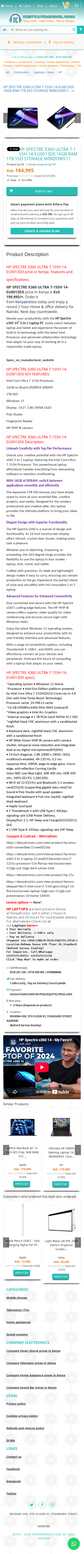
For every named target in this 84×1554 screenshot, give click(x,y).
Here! (37, 902)
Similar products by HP (42, 164)
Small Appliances (26, 65)
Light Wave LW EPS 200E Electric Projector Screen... (61, 1245)
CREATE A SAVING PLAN (42, 231)
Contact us (13, 1457)
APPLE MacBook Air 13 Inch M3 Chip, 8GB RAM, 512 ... (22, 1152)
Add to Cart (21, 1184)
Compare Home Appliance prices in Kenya (35, 1375)
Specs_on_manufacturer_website (30, 360)
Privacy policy (16, 1404)
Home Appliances (58, 62)
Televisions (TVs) (17, 1310)
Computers (25, 62)
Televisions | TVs (71, 65)
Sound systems (17, 1334)
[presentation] (6, 118)
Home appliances (18, 1322)
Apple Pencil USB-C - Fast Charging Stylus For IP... (23, 1243)
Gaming (40, 62)
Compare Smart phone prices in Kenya (33, 1351)
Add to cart (43, 191)
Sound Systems (49, 65)
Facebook (13, 1469)
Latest (26, 6)
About (53, 6)
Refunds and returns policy (25, 1428)
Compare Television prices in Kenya (31, 1363)
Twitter (11, 1493)
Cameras (10, 62)
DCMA (10, 1440)
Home (8, 6)
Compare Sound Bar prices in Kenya (31, 1387)
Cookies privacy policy (22, 1416)
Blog (40, 6)
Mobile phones (16, 1298)
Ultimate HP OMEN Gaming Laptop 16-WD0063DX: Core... (61, 1152)
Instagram (13, 1481)
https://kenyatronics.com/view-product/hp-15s (40, 875)
